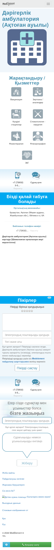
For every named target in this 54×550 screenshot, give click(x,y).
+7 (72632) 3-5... (18, 185)
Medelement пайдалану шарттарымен (23, 360)
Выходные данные (11, 502)
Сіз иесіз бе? (8, 490)
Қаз (4, 518)
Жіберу (27, 463)
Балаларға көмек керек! (39, 496)
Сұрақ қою (36, 182)
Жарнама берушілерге (13, 484)
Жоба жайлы (8, 472)
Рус (4, 524)
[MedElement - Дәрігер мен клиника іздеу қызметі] (8, 4)
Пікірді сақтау (27, 367)
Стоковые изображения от (15, 510)
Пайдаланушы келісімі (13, 478)
